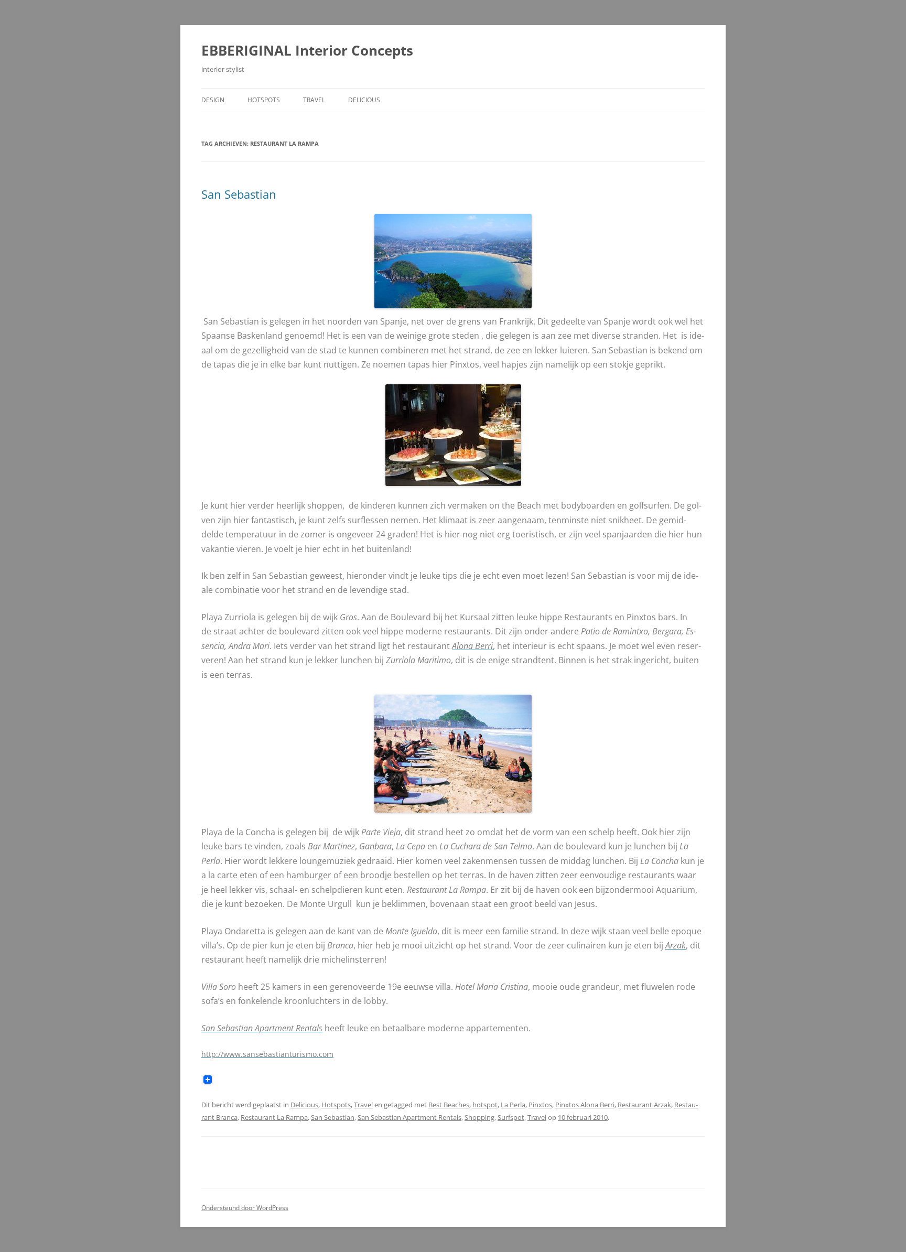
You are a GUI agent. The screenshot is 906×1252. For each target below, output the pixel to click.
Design (212, 99)
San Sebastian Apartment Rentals (409, 1117)
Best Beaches (448, 1104)
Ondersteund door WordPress (244, 1207)
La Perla (513, 1104)
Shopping (479, 1117)
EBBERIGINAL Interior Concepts (307, 50)
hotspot (485, 1104)
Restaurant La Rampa (274, 1117)
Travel (314, 99)
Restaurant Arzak (644, 1104)
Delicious (364, 99)
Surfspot (511, 1117)
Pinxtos (540, 1104)
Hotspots (263, 99)
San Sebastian (238, 194)
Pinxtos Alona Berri (584, 1104)
